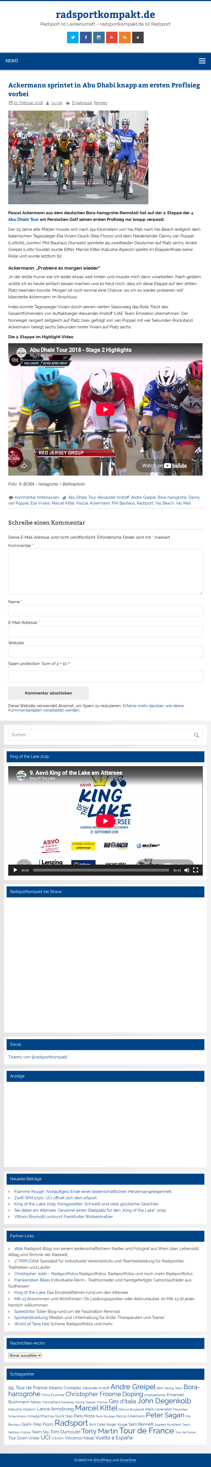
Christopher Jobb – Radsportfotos (46, 1273)
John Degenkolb (164, 1401)
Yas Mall (183, 503)
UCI (45, 1437)
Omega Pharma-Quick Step (50, 1416)
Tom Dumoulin (65, 1431)
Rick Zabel (97, 1424)
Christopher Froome (93, 1394)
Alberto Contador (65, 1387)
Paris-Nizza (84, 1416)
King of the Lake (30, 1292)
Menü (11, 60)
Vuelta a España (114, 1438)
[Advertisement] (105, 1124)
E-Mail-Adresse (24, 623)
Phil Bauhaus (123, 503)
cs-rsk (56, 103)
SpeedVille (24, 1311)
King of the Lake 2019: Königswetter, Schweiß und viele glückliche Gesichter (86, 1204)
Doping (132, 1394)
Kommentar (21, 546)
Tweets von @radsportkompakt (37, 1057)
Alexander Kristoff (113, 497)
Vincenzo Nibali (79, 1438)
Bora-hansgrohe (172, 497)
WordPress (102, 1460)
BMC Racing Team (169, 1388)
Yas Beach (164, 503)
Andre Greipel (143, 497)
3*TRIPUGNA (26, 1261)
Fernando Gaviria (73, 1402)
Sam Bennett (141, 1424)
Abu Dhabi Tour (82, 497)
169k (18, 1248)
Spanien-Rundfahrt (168, 1424)
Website (16, 643)
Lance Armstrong (55, 1409)
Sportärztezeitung (31, 1317)
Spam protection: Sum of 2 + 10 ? (39, 664)
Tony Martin (99, 1431)
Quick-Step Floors (37, 1424)
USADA (57, 1438)
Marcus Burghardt (131, 1409)
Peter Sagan (165, 1415)
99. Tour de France (28, 1387)
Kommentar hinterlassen (37, 497)
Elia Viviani (40, 503)
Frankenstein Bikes (32, 1280)
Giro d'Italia (122, 1401)
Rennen (100, 103)
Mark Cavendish (158, 1409)
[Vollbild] (195, 870)
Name (15, 602)
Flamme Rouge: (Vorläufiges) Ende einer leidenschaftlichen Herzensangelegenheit (92, 1191)
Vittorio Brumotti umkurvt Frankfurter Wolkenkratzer (63, 1216)
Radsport (145, 503)
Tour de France (146, 1430)
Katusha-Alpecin (22, 1409)
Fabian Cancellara (45, 1402)
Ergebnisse (82, 103)
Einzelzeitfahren (155, 1395)
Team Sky (40, 1432)
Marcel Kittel (63, 503)
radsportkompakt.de (105, 13)
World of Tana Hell (31, 1323)
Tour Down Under (24, 1438)
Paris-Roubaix (105, 1416)
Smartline (128, 1460)
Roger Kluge (117, 1424)
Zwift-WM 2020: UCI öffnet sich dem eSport (55, 1197)
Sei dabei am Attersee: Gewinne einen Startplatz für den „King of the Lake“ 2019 (90, 1210)
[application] (105, 821)
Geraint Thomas (97, 1402)
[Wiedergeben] (15, 870)
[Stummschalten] (187, 870)
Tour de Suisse (185, 1432)
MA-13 (20, 1298)
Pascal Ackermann (93, 503)
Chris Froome (52, 1395)
